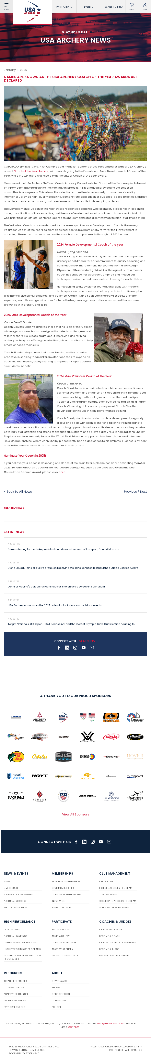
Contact (73, 1027)
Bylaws (56, 987)
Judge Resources (15, 1000)
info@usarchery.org (110, 1023)
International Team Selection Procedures (22, 957)
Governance (59, 981)
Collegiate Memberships (67, 894)
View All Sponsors (75, 814)
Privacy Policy (18, 1050)
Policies (57, 1007)
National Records (15, 901)
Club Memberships (63, 888)
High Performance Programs (22, 949)
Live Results (11, 888)
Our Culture (12, 929)
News (7, 881)
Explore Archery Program (115, 888)
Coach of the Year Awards (31, 171)
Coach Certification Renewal (118, 942)
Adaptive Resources (16, 994)
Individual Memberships (66, 881)
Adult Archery (61, 936)
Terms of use (36, 1050)
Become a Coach (109, 936)
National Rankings (15, 936)
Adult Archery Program (114, 907)
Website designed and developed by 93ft (114, 1046)
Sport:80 (136, 1050)
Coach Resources (110, 929)
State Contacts (62, 907)
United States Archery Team (21, 942)
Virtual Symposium (16, 907)
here (62, 472)
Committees (59, 1000)
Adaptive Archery (62, 949)
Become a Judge (109, 949)
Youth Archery (61, 929)
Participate (64, 6)
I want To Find (113, 6)
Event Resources (14, 1007)
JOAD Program (108, 894)
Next (143, 491)
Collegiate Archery (64, 942)
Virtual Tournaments (65, 955)
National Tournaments (18, 894)
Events (88, 6)
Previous (130, 491)
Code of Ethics (61, 994)
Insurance (58, 901)
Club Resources (14, 987)
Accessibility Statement (24, 1053)
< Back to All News (18, 491)
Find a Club (106, 881)
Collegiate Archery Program (117, 901)
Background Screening (114, 955)
